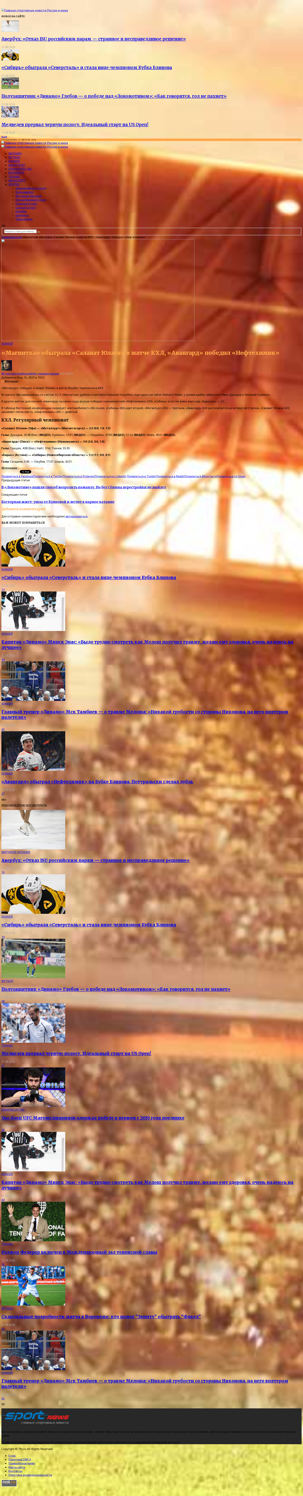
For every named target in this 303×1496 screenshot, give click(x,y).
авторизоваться (76, 516)
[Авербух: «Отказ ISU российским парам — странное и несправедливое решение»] (10, 31)
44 (3, 659)
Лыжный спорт (26, 204)
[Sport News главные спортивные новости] (36, 1424)
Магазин (15, 153)
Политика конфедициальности (30, 1475)
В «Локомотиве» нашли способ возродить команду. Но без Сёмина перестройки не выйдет (83, 487)
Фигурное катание (28, 196)
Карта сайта (16, 1467)
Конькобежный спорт (30, 200)
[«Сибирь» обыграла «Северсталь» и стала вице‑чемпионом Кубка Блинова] (10, 59)
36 (3, 1264)
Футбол (14, 157)
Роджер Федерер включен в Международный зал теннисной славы (79, 1252)
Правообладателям (21, 1463)
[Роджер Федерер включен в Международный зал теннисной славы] (33, 1240)
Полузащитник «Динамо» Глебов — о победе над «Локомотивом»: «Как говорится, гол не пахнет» (114, 96)
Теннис (14, 177)
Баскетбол (16, 165)
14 (3, 589)
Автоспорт (17, 180)
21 (3, 1065)
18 (3, 1001)
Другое (13, 184)
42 (3, 729)
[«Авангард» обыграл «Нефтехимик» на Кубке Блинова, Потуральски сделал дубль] (33, 770)
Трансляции (24, 219)
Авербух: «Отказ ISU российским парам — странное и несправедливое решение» (93, 39)
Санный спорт (25, 207)
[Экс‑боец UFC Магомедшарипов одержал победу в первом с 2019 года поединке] (33, 1106)
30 (3, 1329)
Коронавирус (24, 192)
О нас (12, 1456)
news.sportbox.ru (30, 468)
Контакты (15, 1471)
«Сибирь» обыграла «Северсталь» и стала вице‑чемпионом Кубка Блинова (86, 67)
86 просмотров (11, 374)
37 (3, 794)
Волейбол (16, 173)
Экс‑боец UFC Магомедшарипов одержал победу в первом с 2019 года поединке (92, 1118)
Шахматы (22, 215)
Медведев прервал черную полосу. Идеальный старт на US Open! (74, 124)
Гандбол (21, 211)
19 (3, 872)
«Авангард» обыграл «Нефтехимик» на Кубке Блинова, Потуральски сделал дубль (97, 781)
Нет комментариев (45, 374)
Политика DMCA (19, 1459)
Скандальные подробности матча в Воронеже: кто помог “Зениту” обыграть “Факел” (101, 1316)
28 (3, 1130)
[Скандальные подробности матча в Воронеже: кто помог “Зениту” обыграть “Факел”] (33, 1305)
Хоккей (14, 161)
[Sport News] (34, 10)
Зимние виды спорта (30, 188)
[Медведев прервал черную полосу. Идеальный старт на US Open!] (10, 117)
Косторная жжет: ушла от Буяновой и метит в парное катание (58, 502)
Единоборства (20, 169)
